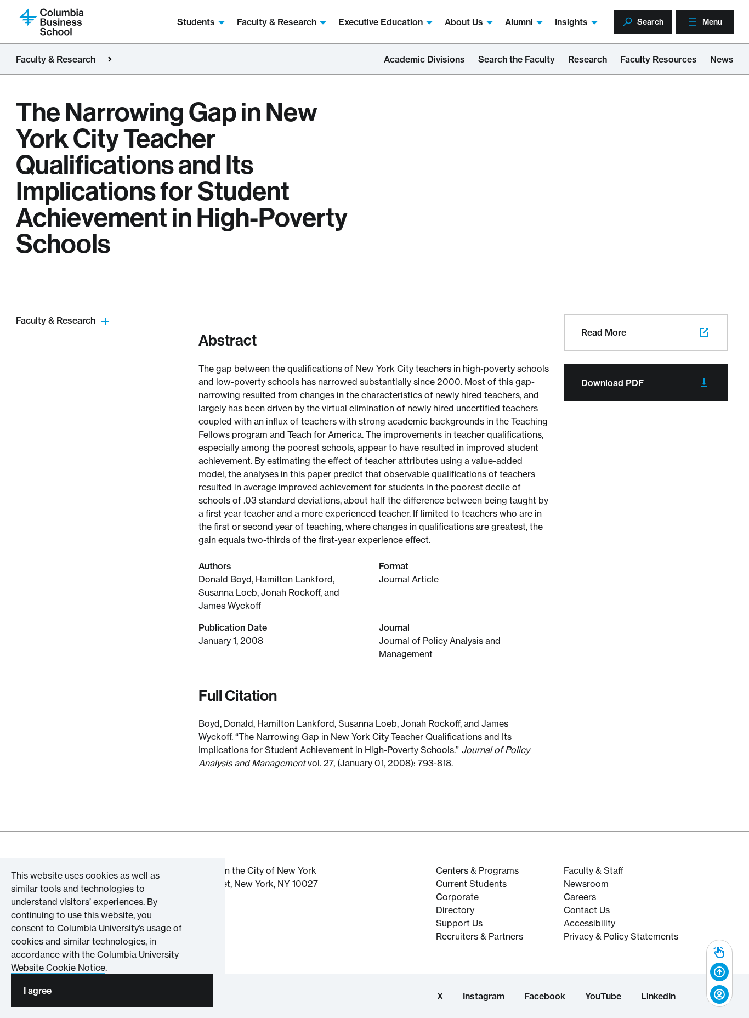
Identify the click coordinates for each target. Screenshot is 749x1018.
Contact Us (587, 909)
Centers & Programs (477, 870)
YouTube (603, 996)
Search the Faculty (516, 59)
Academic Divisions (424, 59)
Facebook (544, 996)
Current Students (471, 883)
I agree (38, 990)
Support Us (459, 923)
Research (587, 59)
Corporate (457, 896)
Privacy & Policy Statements (621, 936)
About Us (464, 21)
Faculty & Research (276, 21)
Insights (571, 21)
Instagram (483, 996)
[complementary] (719, 973)
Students (196, 21)
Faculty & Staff (593, 870)
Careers (580, 896)
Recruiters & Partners (479, 936)
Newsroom (586, 883)
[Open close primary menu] (109, 59)
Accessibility (589, 923)
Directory (455, 909)
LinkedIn (658, 996)
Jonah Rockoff (290, 592)
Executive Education (380, 21)
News (722, 59)
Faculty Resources (658, 59)
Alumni (519, 21)
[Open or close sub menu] (105, 320)
